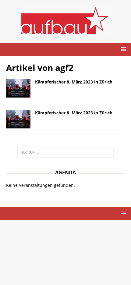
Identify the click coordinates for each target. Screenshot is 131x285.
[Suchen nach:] (65, 152)
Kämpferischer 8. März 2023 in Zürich (73, 82)
